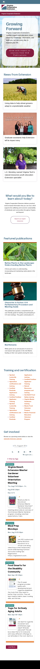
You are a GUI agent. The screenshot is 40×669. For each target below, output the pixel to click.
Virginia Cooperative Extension (10, 13)
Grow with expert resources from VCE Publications (20, 53)
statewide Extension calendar (13, 438)
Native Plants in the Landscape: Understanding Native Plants (20, 264)
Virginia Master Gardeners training (29, 401)
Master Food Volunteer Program (28, 408)
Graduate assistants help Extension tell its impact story (19, 139)
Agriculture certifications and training (15, 384)
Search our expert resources (20, 220)
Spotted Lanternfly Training (12, 377)
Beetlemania (11, 345)
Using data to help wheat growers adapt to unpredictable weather (19, 104)
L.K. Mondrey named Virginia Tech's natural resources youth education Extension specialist (20, 175)
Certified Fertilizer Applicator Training (15, 399)
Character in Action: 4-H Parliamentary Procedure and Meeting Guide (19, 305)
